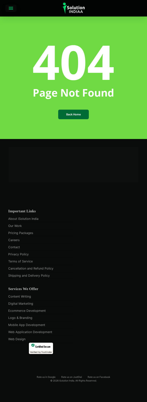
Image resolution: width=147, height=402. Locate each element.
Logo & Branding (20, 318)
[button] (10, 8)
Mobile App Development (26, 325)
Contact (14, 247)
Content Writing (19, 296)
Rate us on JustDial (71, 377)
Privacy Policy (18, 254)
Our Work (15, 226)
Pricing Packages (20, 233)
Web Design (16, 339)
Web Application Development (30, 332)
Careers (14, 240)
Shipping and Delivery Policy (29, 275)
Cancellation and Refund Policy (30, 268)
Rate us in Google (46, 377)
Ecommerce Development (27, 311)
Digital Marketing (20, 303)
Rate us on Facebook (99, 377)
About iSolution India (23, 219)
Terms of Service (20, 261)
